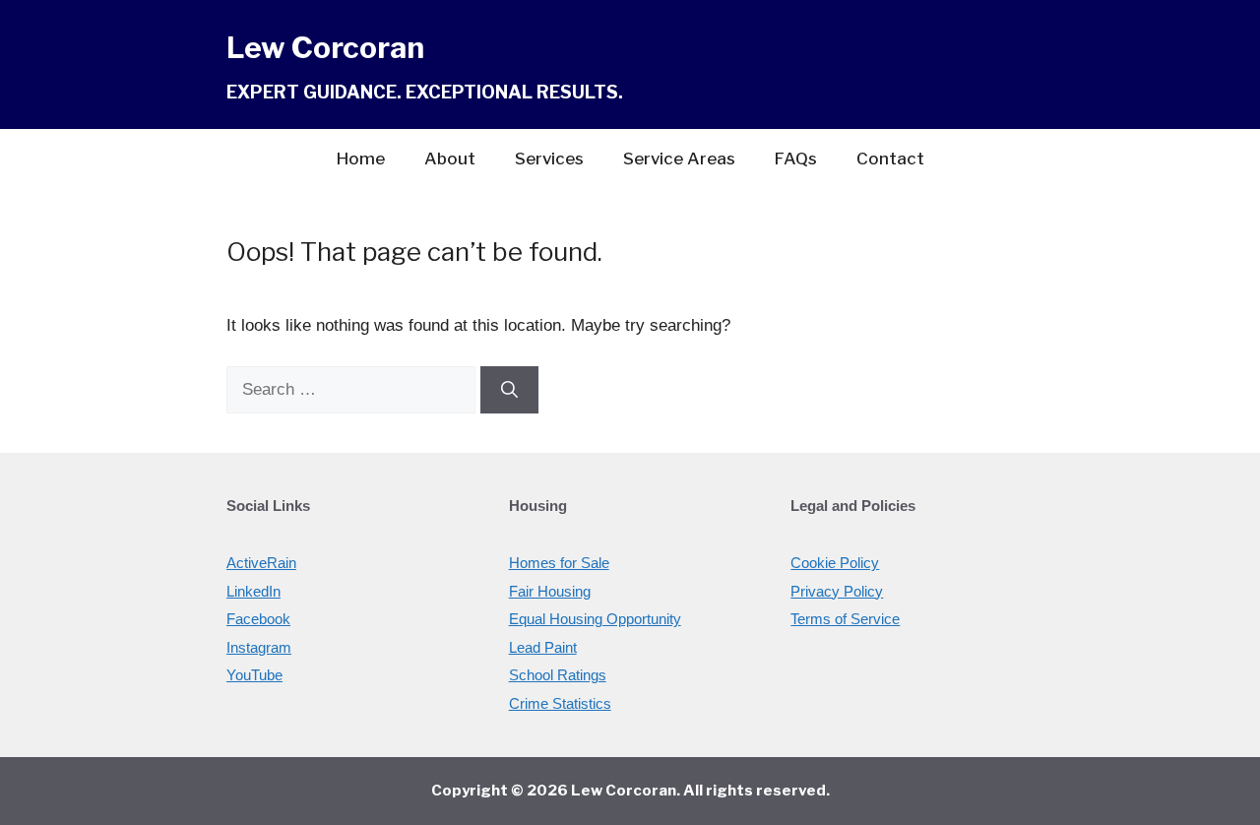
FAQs (796, 158)
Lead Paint (543, 647)
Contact (890, 158)
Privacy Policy (836, 591)
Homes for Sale (559, 562)
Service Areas (679, 158)
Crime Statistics (560, 703)
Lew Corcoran (325, 47)
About (449, 158)
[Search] (509, 389)
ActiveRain (261, 562)
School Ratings (557, 674)
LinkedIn (253, 591)
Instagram (258, 647)
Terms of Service (845, 618)
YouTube (254, 674)
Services (549, 158)
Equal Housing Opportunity (595, 618)
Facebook (258, 618)
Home (361, 158)
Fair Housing (550, 591)
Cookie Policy (834, 562)
